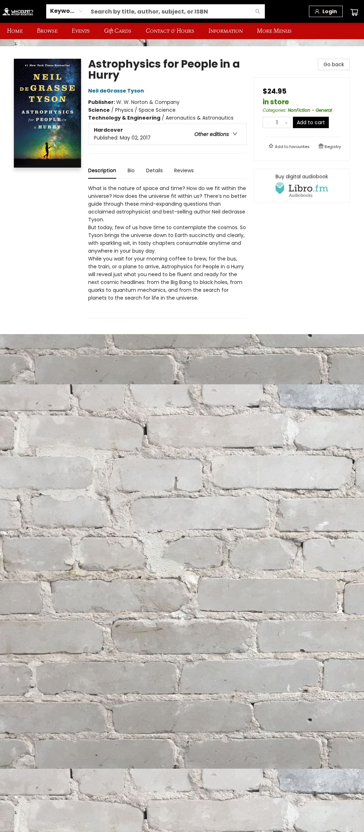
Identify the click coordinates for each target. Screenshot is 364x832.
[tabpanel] (167, 251)
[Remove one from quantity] (267, 122)
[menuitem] (15, 31)
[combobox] (66, 11)
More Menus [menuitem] (274, 31)
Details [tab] (154, 170)
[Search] (258, 11)
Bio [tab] (131, 170)
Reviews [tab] (184, 170)
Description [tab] (102, 170)
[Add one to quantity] (286, 122)
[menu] (182, 31)
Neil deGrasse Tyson (116, 90)
